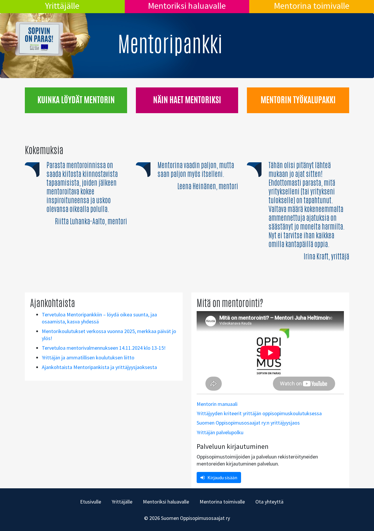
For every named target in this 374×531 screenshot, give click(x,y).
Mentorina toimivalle (311, 5)
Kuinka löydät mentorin (76, 100)
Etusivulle (90, 501)
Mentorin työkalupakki (298, 100)
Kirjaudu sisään (222, 477)
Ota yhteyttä (269, 501)
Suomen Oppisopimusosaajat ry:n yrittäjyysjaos (248, 422)
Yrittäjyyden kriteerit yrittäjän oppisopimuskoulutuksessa (259, 413)
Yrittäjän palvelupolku (220, 432)
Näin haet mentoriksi (187, 100)
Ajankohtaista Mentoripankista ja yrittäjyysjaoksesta (99, 367)
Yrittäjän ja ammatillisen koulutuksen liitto (88, 357)
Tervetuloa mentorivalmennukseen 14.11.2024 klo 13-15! (104, 347)
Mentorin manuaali (217, 404)
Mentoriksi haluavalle (187, 5)
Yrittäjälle (62, 5)
